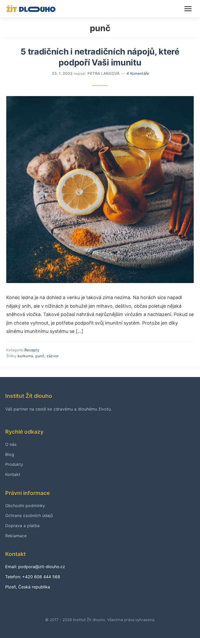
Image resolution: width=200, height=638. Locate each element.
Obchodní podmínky (25, 505)
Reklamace (16, 535)
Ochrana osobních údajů (29, 515)
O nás (10, 444)
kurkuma (25, 356)
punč (39, 356)
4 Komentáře (138, 73)
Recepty (31, 350)
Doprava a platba (22, 525)
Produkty (14, 464)
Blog (9, 454)
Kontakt (12, 474)
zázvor (53, 356)
